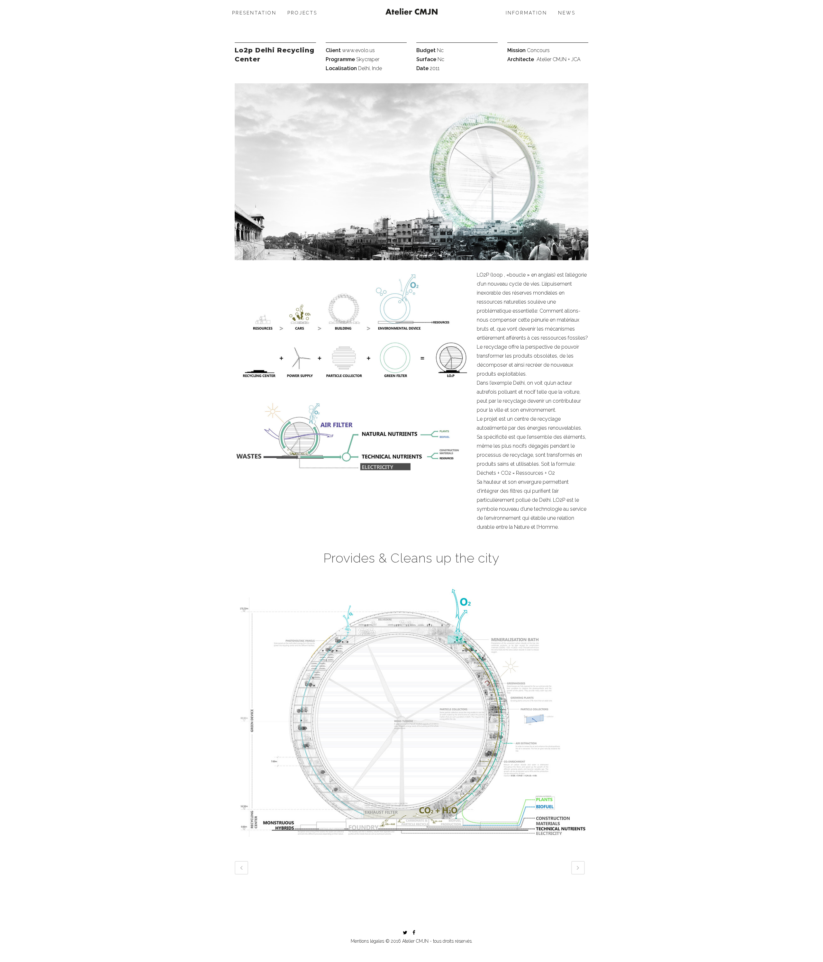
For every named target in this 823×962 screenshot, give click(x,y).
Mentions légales (367, 941)
